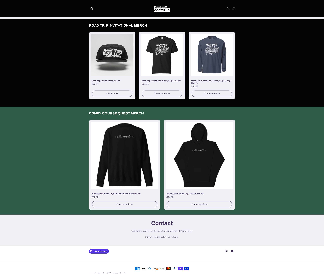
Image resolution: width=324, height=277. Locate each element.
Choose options (162, 94)
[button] (92, 9)
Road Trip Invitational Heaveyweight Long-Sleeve (211, 82)
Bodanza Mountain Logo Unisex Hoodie (185, 194)
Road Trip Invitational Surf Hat (106, 81)
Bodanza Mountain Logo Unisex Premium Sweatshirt (116, 194)
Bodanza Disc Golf (102, 273)
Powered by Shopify (118, 273)
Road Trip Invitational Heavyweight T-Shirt (161, 81)
